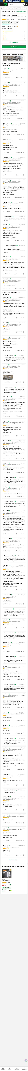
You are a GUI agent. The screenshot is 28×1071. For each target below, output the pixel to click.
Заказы (9, 1069)
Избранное (24, 1069)
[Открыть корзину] (26, 4)
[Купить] (10, 885)
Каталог (2, 1069)
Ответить (7, 77)
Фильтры (15, 46)
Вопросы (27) (14, 22)
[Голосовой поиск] (23, 4)
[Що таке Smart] (10, 890)
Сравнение (17, 1069)
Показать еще (14, 860)
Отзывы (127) (5, 22)
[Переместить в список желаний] (10, 870)
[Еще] (25, 16)
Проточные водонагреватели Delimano (18, 8)
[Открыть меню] (2, 4)
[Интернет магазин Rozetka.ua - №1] (5, 4)
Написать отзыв (14, 42)
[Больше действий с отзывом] (23, 77)
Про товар (4, 11)
